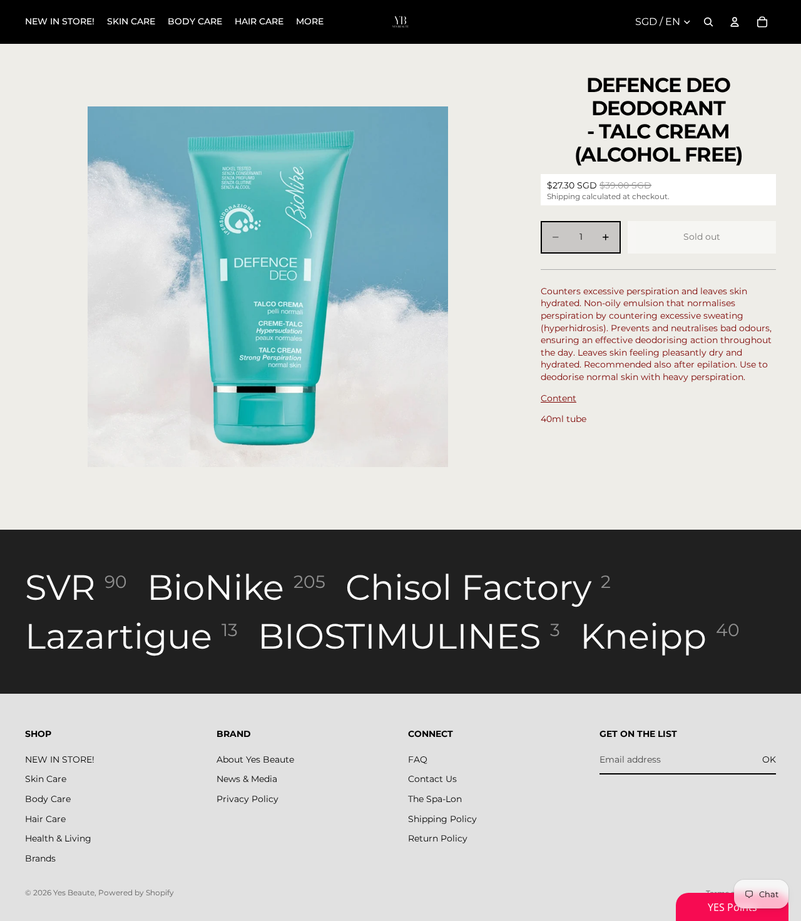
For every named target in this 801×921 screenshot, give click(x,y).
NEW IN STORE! (59, 759)
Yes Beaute (73, 892)
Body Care (48, 799)
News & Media (247, 779)
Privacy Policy (247, 799)
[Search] (708, 22)
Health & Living (58, 838)
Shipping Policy (442, 819)
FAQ (417, 759)
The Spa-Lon (435, 799)
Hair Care (45, 819)
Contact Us (432, 779)
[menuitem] (310, 22)
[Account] (734, 22)
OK (769, 759)
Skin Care (45, 779)
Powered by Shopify (136, 892)
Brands (40, 858)
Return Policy (437, 838)
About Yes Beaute (255, 759)
